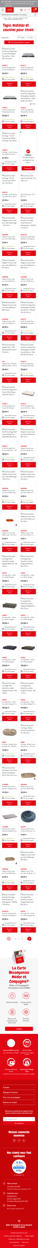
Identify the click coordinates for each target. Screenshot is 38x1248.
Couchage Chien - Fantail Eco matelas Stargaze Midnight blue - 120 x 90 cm (9, 662)
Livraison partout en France (11, 1070)
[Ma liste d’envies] (29, 9)
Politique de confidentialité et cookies (19, 1239)
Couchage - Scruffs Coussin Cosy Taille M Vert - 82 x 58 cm (9, 196)
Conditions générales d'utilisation (13, 1236)
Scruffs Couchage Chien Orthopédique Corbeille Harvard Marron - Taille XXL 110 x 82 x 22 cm (28, 367)
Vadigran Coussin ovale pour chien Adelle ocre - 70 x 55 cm (27, 492)
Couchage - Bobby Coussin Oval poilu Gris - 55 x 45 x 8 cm (28, 746)
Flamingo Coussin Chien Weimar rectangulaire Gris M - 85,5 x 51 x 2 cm (9, 788)
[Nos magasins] (21, 9)
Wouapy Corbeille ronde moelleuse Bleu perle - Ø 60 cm (28, 831)
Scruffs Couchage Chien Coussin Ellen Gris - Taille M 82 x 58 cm (28, 408)
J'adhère (19, 1029)
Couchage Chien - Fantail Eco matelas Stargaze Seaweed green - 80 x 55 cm (9, 620)
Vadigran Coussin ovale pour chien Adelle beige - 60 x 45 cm (9, 873)
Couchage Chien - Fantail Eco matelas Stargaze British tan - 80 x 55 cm (9, 577)
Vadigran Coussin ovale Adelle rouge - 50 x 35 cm (9, 534)
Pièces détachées (14, 1242)
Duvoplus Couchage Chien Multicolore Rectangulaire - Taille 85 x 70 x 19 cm (9, 915)
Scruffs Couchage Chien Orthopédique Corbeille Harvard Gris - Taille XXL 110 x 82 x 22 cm (28, 324)
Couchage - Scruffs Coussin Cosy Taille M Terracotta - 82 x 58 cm (9, 154)
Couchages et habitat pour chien (20, 18)
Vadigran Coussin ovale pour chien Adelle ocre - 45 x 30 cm (28, 535)
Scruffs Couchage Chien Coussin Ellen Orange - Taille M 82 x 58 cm (8, 408)
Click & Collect (27, 1050)
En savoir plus (18, 1175)
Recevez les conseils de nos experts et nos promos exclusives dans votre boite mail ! (19, 1112)
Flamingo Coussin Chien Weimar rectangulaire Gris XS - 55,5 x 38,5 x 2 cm (9, 831)
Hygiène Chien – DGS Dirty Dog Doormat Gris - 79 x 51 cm (9, 366)
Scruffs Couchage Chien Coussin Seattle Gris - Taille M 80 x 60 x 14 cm (9, 450)
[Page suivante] (29, 939)
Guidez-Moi (28, 168)
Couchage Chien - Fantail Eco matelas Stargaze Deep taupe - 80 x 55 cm (28, 915)
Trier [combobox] (31, 38)
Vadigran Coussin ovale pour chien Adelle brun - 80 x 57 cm (27, 450)
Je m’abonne (19, 1123)
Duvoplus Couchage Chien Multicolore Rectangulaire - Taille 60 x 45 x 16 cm (28, 239)
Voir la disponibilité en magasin (20, 42)
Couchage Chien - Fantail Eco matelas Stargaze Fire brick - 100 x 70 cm (28, 704)
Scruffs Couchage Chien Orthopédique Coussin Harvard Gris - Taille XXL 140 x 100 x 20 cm (9, 113)
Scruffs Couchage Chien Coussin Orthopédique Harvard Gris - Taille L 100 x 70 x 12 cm (9, 70)
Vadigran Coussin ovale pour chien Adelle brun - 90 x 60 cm (9, 281)
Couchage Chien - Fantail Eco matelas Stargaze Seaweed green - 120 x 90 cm (28, 663)
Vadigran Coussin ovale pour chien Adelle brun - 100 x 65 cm (27, 281)
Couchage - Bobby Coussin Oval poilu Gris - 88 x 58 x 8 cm (9, 746)
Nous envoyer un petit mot (14, 1208)
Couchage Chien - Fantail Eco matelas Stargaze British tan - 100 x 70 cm (27, 577)
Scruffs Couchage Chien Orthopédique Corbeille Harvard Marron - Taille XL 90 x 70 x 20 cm (28, 113)
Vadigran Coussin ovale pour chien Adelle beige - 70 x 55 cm (9, 239)
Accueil (4, 18)
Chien (9, 18)
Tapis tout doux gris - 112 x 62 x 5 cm (28, 195)
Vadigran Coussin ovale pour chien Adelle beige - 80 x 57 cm (9, 492)
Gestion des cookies (19, 1245)
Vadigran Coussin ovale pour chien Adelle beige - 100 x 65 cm (28, 788)
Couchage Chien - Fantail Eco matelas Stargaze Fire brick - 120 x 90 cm (9, 704)
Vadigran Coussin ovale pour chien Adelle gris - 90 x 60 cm (28, 873)
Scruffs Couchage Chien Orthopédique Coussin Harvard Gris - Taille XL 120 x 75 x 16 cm (28, 70)
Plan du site (25, 1242)
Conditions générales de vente (19, 1233)
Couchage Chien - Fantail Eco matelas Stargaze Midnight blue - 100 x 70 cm (27, 620)
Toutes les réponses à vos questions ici (18, 1189)
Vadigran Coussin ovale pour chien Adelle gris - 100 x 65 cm (8, 323)
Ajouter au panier (10, 84)
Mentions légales (29, 1236)
